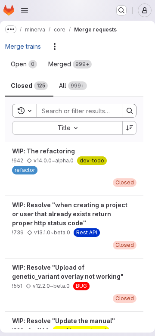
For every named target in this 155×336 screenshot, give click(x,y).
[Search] (129, 111)
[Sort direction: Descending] (129, 128)
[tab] (24, 64)
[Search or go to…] (121, 10)
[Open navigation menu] (24, 10)
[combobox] (67, 128)
